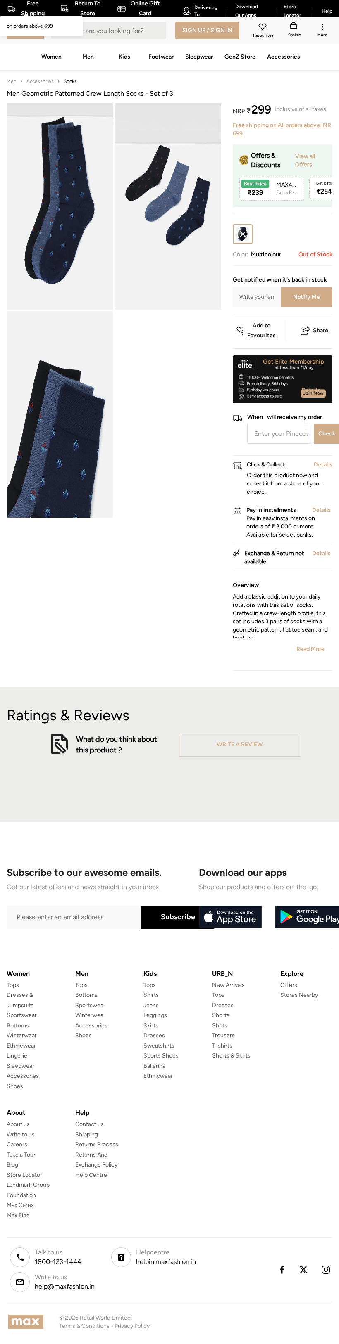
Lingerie (17, 1055)
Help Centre (91, 1174)
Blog (12, 1164)
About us (18, 1124)
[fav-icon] (263, 28)
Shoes (15, 1086)
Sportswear (22, 1015)
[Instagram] (326, 1270)
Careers (17, 1144)
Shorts (220, 1015)
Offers (288, 985)
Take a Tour (21, 1154)
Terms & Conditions (84, 1326)
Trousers (223, 1035)
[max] (28, 1322)
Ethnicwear (21, 1045)
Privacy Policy (132, 1326)
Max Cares (20, 1205)
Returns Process (96, 1144)
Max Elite (18, 1215)
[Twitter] (304, 1270)
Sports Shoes (161, 1055)
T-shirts (222, 1045)
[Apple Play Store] (230, 917)
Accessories (40, 81)
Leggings (155, 1015)
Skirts (150, 1025)
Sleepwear (20, 1066)
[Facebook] (281, 1270)
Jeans (151, 1005)
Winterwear (22, 1035)
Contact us (89, 1124)
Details (311, 390)
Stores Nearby (299, 995)
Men (12, 81)
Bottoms (18, 1025)
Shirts (151, 995)
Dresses (154, 1035)
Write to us (21, 1134)
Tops (13, 985)
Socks (70, 81)
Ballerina (154, 1066)
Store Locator (24, 1174)
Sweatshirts (158, 1045)
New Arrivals (228, 985)
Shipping (86, 1134)
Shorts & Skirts (231, 1055)
